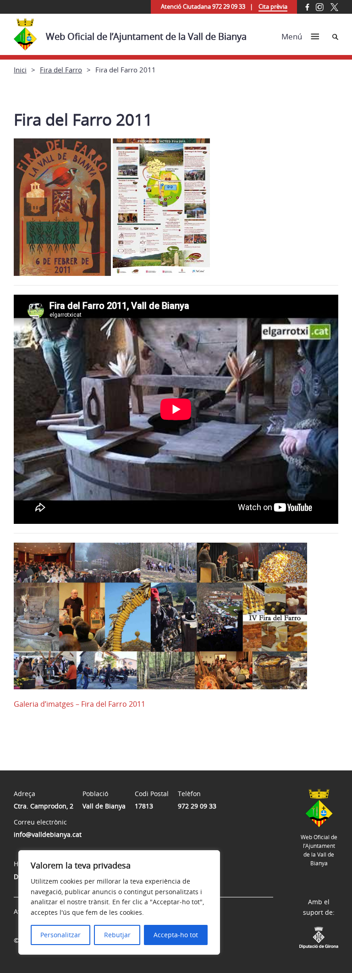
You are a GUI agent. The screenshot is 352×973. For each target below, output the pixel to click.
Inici (20, 69)
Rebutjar (117, 934)
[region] (119, 902)
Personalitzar (60, 934)
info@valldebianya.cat (48, 834)
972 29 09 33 (197, 806)
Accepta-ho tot (176, 934)
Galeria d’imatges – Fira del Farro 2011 (79, 704)
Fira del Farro (61, 69)
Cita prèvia (272, 6)
